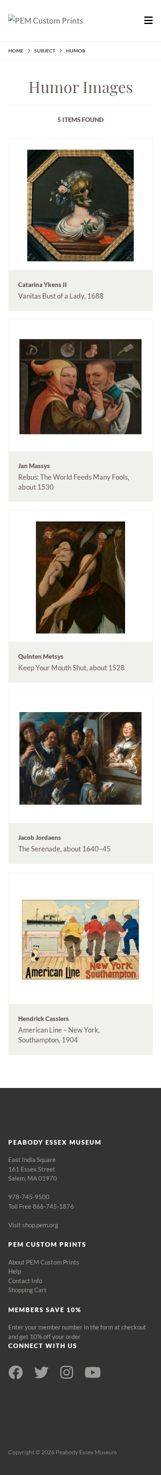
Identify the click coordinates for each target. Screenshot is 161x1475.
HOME (16, 51)
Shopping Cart (27, 1289)
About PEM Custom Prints (43, 1262)
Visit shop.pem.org (33, 1225)
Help (14, 1271)
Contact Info (25, 1280)
